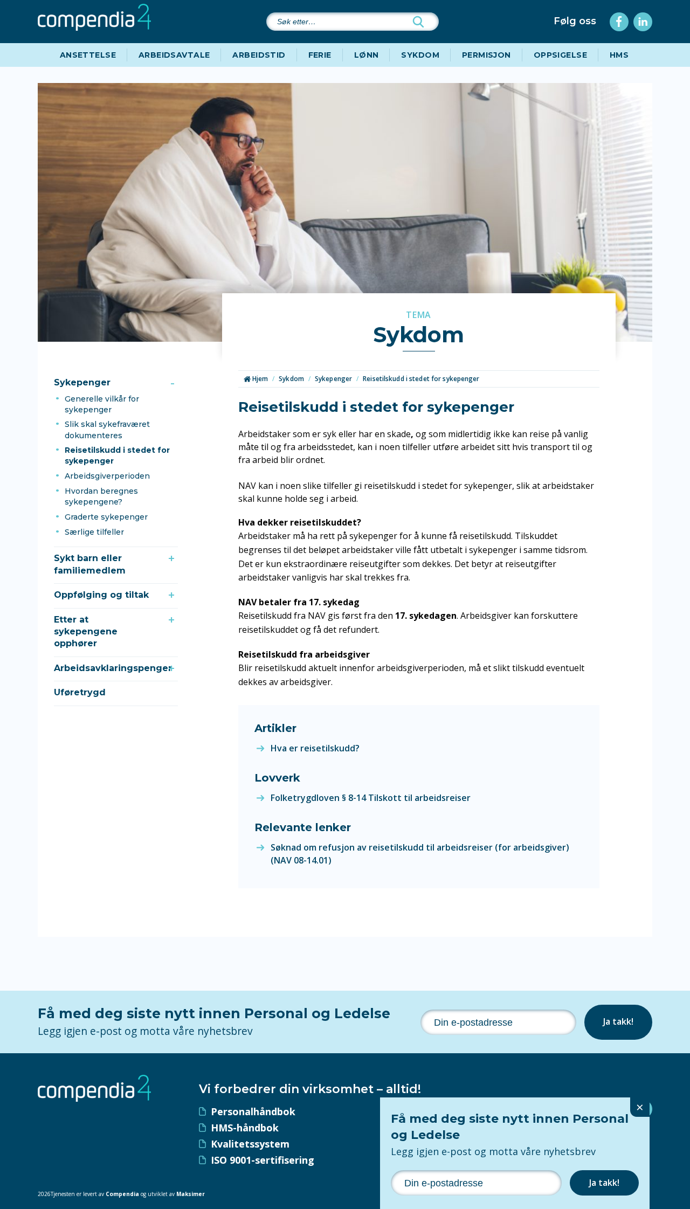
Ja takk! (618, 1021)
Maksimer (190, 1194)
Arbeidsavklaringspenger (112, 668)
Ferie (320, 55)
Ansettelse (88, 55)
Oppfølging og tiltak (101, 595)
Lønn (366, 55)
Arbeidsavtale (174, 55)
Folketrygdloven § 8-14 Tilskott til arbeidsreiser (371, 798)
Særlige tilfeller (94, 532)
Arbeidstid (258, 55)
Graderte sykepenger (106, 517)
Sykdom (420, 55)
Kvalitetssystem (250, 1143)
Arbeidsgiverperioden (107, 476)
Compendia (122, 1194)
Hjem (259, 378)
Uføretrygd (80, 692)
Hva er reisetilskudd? (315, 748)
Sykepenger (82, 382)
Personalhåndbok (253, 1111)
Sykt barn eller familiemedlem (90, 564)
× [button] (640, 1107)
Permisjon (486, 55)
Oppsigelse (560, 55)
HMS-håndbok (245, 1127)
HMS (619, 55)
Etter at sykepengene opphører (86, 631)
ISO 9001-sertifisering (262, 1159)
